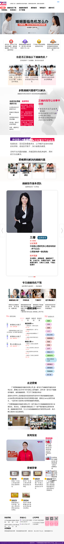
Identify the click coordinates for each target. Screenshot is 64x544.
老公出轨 (50, 335)
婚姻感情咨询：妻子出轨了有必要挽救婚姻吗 (38, 329)
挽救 (48, 321)
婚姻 (48, 328)
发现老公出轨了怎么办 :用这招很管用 (23, 325)
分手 (48, 348)
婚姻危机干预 (11, 8)
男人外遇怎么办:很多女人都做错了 (22, 344)
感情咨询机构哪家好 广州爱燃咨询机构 (36, 333)
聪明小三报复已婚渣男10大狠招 (34, 355)
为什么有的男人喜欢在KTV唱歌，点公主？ (37, 347)
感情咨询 (50, 355)
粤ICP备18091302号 (57, 542)
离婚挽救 (50, 371)
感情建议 (50, 364)
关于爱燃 (22, 10)
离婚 (48, 341)
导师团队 (4, 10)
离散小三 (50, 352)
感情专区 (51, 8)
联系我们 (13, 10)
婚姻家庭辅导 (23, 8)
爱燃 (48, 345)
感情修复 (34, 8)
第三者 (49, 374)
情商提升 (43, 8)
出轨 (48, 324)
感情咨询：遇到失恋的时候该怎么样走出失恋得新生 (39, 325)
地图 (58, 1)
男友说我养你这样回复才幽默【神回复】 (37, 351)
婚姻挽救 (50, 338)
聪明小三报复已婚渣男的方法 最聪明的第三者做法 (39, 343)
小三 (48, 331)
